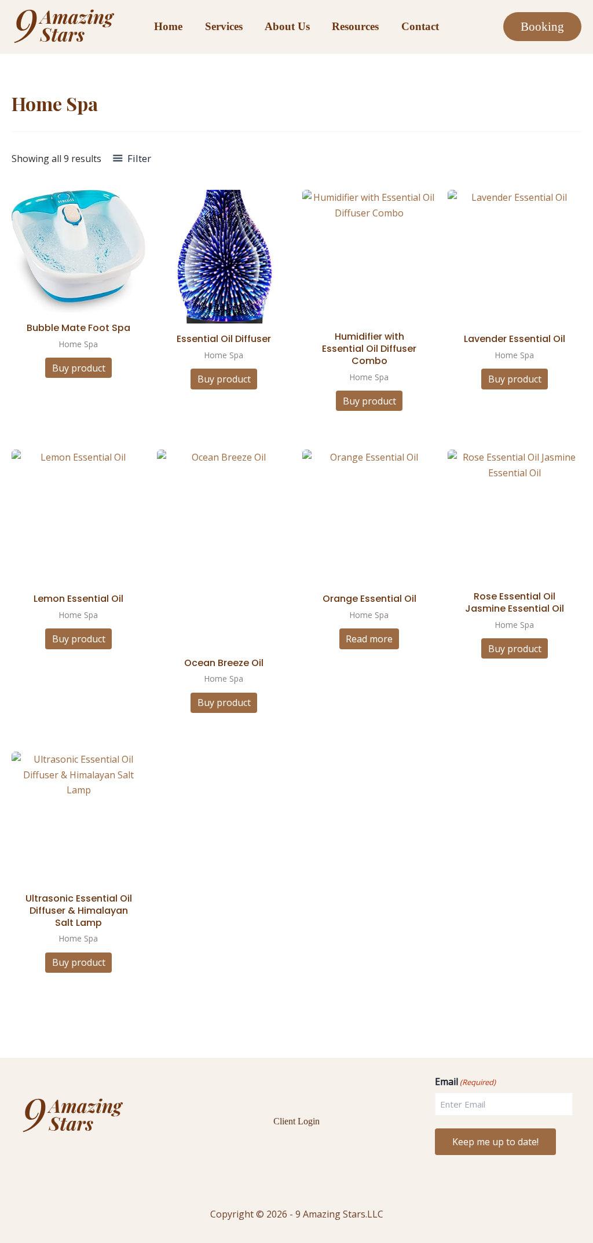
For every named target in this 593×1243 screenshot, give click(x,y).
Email (465, 1082)
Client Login (296, 1121)
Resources (355, 26)
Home (168, 26)
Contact (420, 26)
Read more (369, 638)
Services (224, 26)
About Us (287, 26)
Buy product (78, 368)
